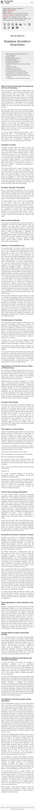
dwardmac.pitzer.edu (8, 15)
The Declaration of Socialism (12, 62)
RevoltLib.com (7, 17)
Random (3, 807)
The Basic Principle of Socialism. (13, 58)
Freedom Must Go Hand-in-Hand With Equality (16, 74)
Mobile (13, 809)
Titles (14, 807)
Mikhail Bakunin (12, 10)
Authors (18, 807)
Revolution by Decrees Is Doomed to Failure (16, 71)
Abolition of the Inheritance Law (13, 61)
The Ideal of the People (11, 66)
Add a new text (20, 809)
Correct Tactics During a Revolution (14, 69)
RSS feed (9, 807)
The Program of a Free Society (13, 68)
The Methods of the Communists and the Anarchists (17, 78)
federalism (10, 12)
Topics (23, 807)
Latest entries (29, 807)
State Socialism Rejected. (12, 59)
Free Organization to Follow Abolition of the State (17, 72)
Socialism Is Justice (10, 56)
